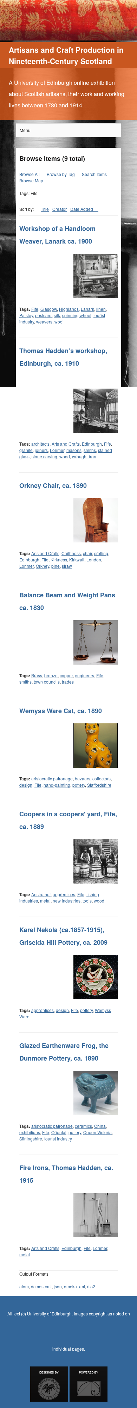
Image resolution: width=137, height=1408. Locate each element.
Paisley (26, 315)
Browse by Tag (61, 174)
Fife (34, 309)
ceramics (83, 1126)
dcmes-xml (41, 1286)
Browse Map (31, 180)
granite (26, 450)
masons (73, 450)
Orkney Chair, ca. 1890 (53, 485)
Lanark (87, 309)
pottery (78, 785)
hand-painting (57, 785)
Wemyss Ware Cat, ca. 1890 (60, 710)
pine (55, 566)
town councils (47, 682)
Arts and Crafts (66, 444)
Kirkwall (76, 559)
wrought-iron (84, 456)
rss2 (91, 1286)
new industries (66, 901)
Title (45, 209)
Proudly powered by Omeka (88, 1384)
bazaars (82, 778)
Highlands (69, 309)
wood (64, 456)
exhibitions (29, 1132)
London (93, 559)
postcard (43, 315)
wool (59, 322)
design (25, 785)
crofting (101, 553)
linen (101, 309)
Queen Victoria (97, 1132)
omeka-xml (74, 1286)
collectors (101, 778)
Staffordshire (99, 785)
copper (66, 675)
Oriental (58, 1132)
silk (57, 315)
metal (45, 901)
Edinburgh (92, 444)
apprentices (64, 894)
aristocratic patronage (52, 778)
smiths (90, 450)
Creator (59, 209)
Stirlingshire (30, 1139)
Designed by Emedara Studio (49, 1384)
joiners (41, 450)
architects (40, 444)
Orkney (42, 566)
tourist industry (58, 1139)
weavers (44, 322)
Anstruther (41, 894)
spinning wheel (76, 315)
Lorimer (57, 450)
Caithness (71, 553)
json (58, 1286)
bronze (51, 675)
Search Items (94, 174)
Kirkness (59, 559)
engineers (84, 675)
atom (24, 1286)
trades (68, 682)
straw (67, 566)
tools (87, 901)
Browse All (29, 174)
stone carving (44, 456)
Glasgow (48, 309)
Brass (36, 675)
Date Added (82, 209)
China (100, 1126)
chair (87, 553)
